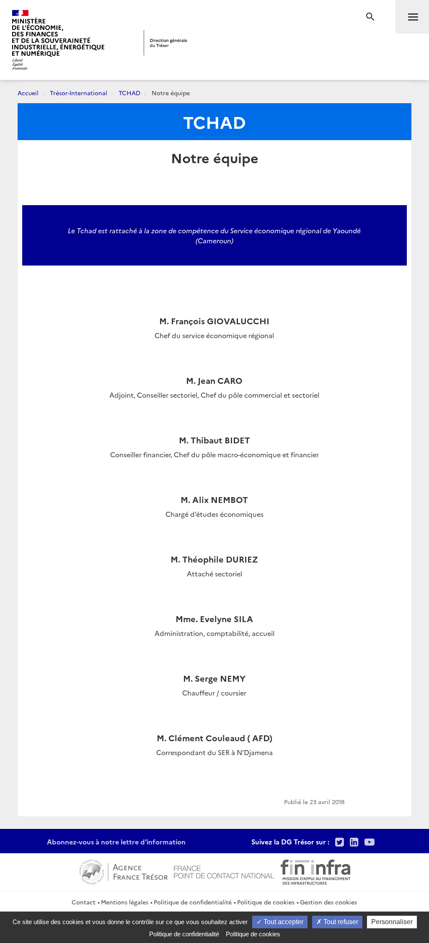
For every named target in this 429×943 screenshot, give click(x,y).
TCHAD (129, 93)
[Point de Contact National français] (224, 870)
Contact (84, 902)
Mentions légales (124, 902)
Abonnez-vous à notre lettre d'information (116, 841)
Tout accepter (282, 921)
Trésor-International (78, 93)
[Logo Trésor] (165, 42)
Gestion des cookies (328, 902)
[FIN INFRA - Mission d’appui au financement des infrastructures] (315, 870)
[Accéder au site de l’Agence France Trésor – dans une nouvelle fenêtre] (123, 870)
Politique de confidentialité (193, 902)
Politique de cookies (266, 902)
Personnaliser (392, 921)
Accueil (28, 93)
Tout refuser (340, 921)
